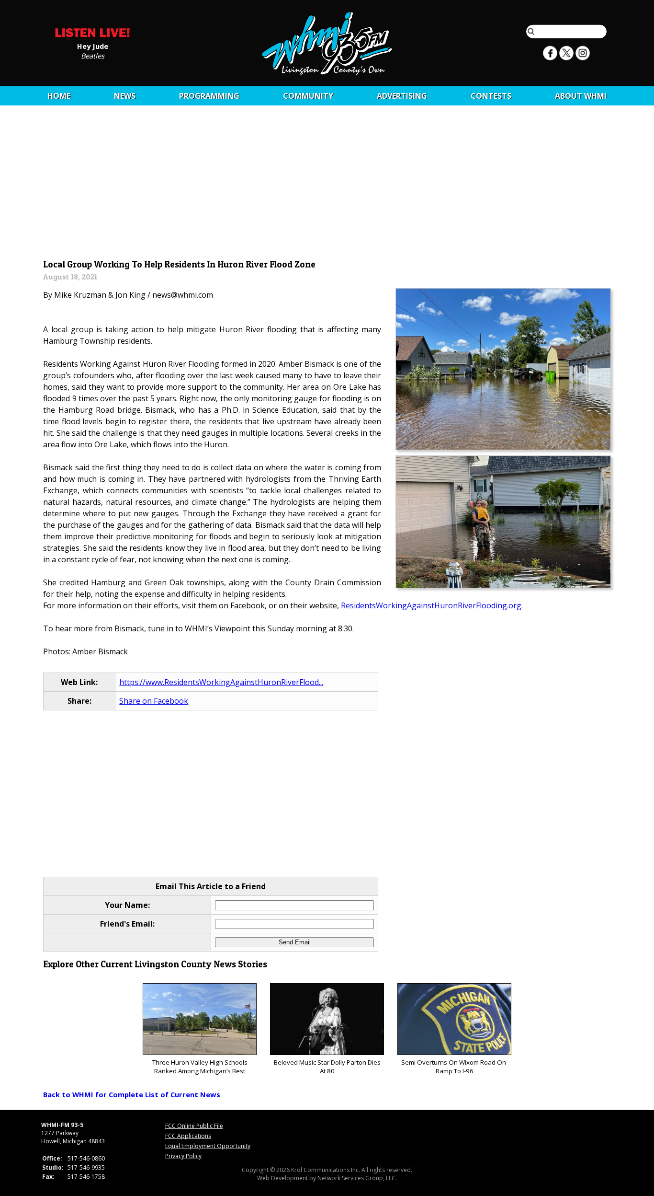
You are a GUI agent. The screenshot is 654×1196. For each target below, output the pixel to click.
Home (58, 96)
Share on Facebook (153, 701)
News (124, 96)
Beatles (92, 55)
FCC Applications (188, 1136)
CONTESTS (491, 96)
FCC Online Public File (194, 1126)
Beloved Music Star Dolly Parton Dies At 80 (327, 1066)
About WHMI (581, 96)
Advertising (402, 96)
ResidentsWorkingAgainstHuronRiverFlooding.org (431, 605)
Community (308, 96)
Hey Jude (92, 45)
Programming (209, 96)
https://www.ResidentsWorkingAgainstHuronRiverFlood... (221, 682)
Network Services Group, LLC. (357, 1178)
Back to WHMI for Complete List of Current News (131, 1094)
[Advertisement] (327, 185)
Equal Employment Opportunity (207, 1146)
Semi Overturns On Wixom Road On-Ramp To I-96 (454, 1066)
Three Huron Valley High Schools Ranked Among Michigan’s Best (200, 1066)
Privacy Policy (183, 1156)
